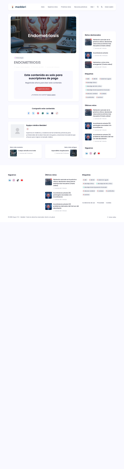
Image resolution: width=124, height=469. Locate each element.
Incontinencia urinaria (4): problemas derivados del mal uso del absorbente (103, 137)
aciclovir (100, 97)
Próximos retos (66, 7)
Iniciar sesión (109, 7)
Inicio (42, 7)
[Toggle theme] (101, 7)
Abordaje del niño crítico (94, 86)
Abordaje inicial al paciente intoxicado (98, 90)
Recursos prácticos (80, 7)
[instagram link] (90, 153)
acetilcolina (90, 97)
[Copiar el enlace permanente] (57, 113)
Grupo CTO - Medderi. (19, 217)
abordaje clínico (92, 82)
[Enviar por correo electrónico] (52, 113)
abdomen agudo (106, 79)
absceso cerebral (92, 93)
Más (92, 7)
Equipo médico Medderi (36, 125)
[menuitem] (42, 7)
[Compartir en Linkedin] (47, 113)
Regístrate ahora (43, 89)
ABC (88, 79)
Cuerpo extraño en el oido (27, 151)
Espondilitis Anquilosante (60, 151)
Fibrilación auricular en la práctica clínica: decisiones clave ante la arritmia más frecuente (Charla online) (102, 43)
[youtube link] (98, 153)
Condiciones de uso (88, 203)
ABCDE (95, 79)
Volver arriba (112, 217)
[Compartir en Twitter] (33, 113)
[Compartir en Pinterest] (38, 113)
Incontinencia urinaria (100, 53)
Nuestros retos (53, 7)
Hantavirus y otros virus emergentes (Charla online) (102, 63)
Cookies (108, 203)
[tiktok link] (94, 153)
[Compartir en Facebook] (28, 113)
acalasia (103, 93)
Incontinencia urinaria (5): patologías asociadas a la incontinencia (102, 125)
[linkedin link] (86, 153)
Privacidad (100, 203)
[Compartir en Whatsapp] (42, 113)
